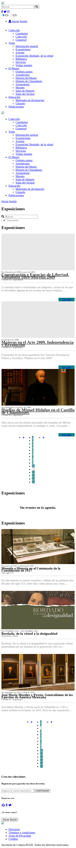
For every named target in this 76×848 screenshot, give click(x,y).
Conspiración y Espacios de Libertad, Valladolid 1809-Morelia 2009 (35, 275)
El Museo (13, 68)
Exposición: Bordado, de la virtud (34, 55)
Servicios (21, 62)
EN (15, 15)
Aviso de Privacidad (19, 835)
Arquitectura (23, 74)
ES (6, 15)
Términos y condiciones (21, 832)
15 (33, 481)
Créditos (13, 838)
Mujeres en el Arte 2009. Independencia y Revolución (37, 343)
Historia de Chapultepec (29, 81)
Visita (11, 43)
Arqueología (23, 84)
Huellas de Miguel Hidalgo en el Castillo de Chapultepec (38, 411)
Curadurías (22, 33)
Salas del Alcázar (25, 93)
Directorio (14, 829)
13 (33, 475)
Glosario (20, 103)
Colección (14, 30)
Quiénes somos (24, 71)
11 (33, 469)
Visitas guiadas (24, 65)
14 (33, 478)
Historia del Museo (26, 78)
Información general (27, 46)
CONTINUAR (42, 791)
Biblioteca (21, 58)
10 (33, 466)
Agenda (20, 52)
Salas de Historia (25, 90)
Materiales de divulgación (30, 100)
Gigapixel (21, 39)
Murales (20, 87)
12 (33, 472)
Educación (14, 97)
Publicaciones (16, 106)
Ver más (66, 299)
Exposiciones (23, 49)
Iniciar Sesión (19, 21)
